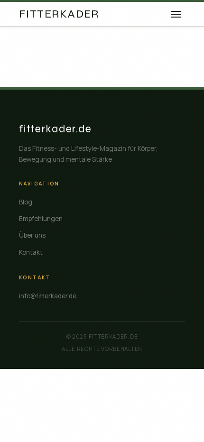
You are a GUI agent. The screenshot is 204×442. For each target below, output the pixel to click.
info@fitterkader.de (47, 296)
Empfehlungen (41, 218)
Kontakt (31, 252)
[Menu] (176, 14)
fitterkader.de (55, 128)
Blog (25, 202)
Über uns (32, 235)
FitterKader (59, 14)
